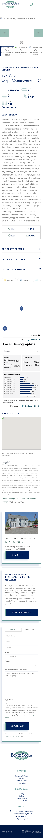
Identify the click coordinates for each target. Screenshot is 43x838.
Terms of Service (15, 736)
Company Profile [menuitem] (21, 801)
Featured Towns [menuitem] (21, 781)
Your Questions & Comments (16, 670)
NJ (17, 499)
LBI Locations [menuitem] (21, 783)
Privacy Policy (7, 832)
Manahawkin (32, 499)
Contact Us (15, 555)
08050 (5, 502)
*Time (7, 661)
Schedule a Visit (29, 629)
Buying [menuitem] (21, 794)
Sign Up (26, 819)
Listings (11, 499)
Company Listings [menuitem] (21, 776)
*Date (7, 653)
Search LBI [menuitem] (21, 778)
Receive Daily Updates (20, 612)
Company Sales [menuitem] (21, 798)
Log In (19, 819)
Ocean (22, 499)
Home (4, 499)
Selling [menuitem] (21, 796)
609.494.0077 (33, 4)
